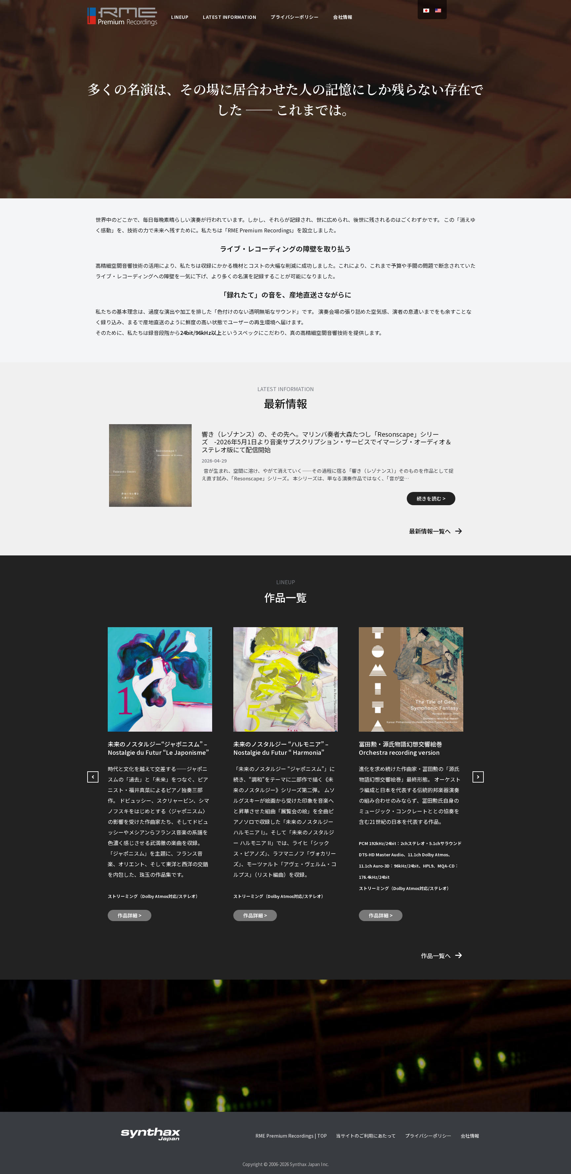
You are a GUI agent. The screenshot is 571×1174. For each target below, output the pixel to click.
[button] (436, 531)
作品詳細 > (129, 915)
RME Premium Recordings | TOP (291, 1135)
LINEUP (179, 17)
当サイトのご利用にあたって (366, 1135)
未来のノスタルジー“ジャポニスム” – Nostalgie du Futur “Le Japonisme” (158, 748)
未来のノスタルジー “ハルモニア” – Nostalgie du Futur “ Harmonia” (280, 748)
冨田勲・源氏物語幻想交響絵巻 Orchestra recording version (400, 748)
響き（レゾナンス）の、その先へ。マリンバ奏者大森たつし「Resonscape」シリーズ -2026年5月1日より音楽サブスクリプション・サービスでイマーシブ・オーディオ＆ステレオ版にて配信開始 (326, 441)
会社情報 (342, 17)
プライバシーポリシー (295, 17)
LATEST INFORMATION (229, 17)
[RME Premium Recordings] (122, 16)
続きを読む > (431, 498)
